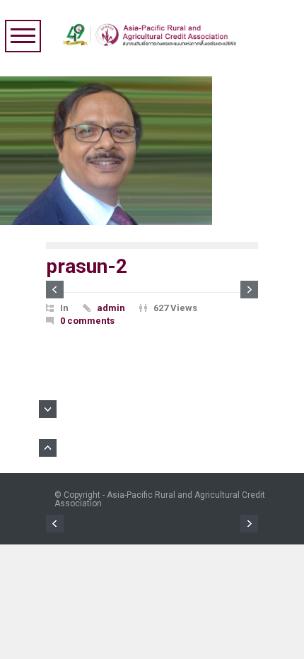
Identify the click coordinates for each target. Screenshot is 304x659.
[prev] (55, 289)
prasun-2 (86, 266)
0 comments (87, 320)
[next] (249, 289)
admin (111, 308)
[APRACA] (152, 31)
